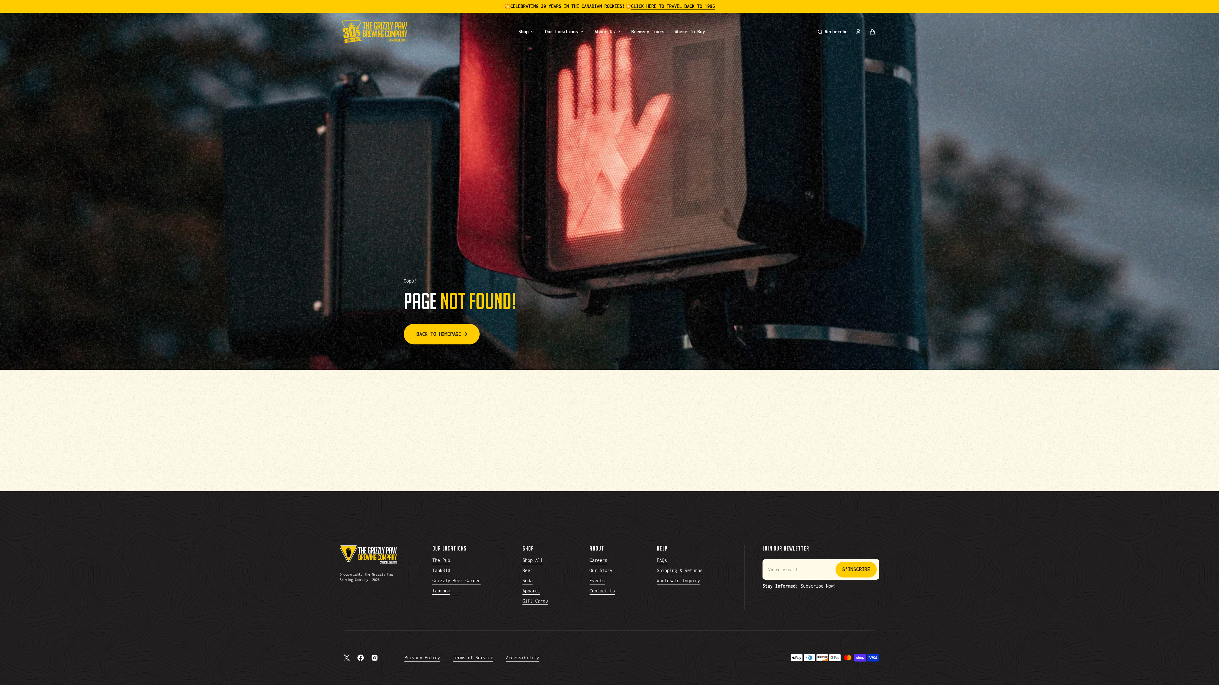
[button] (833, 32)
